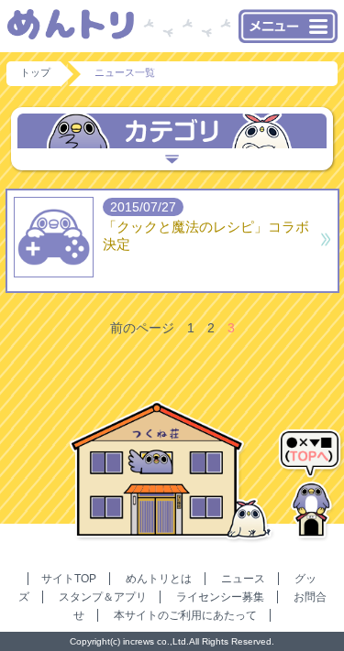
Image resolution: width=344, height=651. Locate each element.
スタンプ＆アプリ (103, 597)
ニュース (243, 578)
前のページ (142, 327)
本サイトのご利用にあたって (185, 615)
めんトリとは (159, 578)
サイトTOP (68, 578)
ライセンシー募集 (220, 597)
